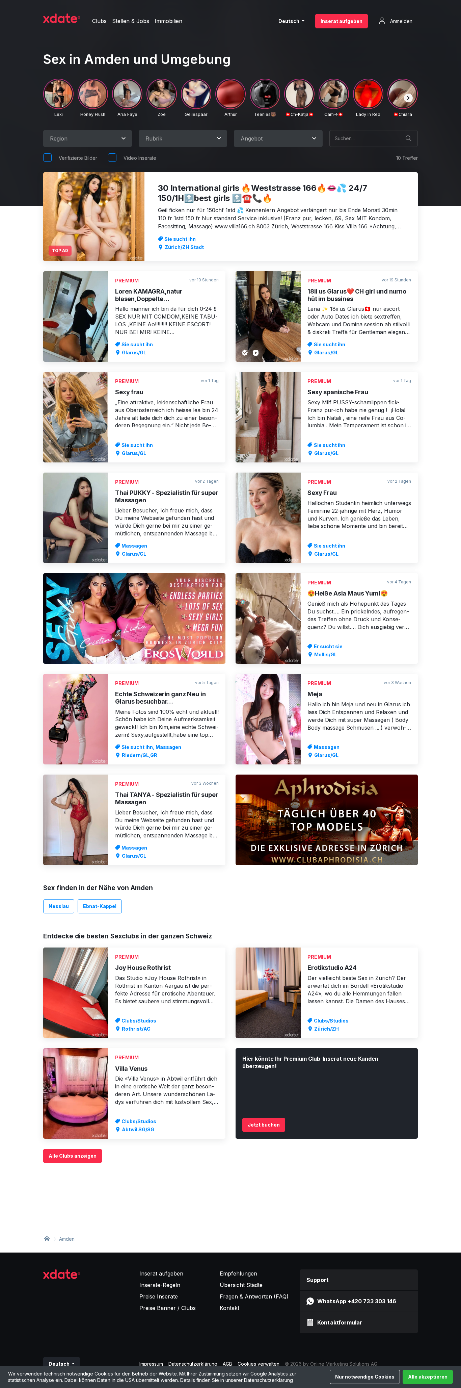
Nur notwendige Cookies (365, 1377)
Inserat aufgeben (341, 21)
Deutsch (289, 21)
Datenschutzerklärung (268, 1380)
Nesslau (59, 906)
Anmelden (400, 21)
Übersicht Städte (241, 1285)
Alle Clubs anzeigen (73, 1156)
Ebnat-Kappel (99, 906)
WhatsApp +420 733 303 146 (356, 1301)
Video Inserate (140, 158)
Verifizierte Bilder (78, 158)
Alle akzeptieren (428, 1377)
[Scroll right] (408, 98)
